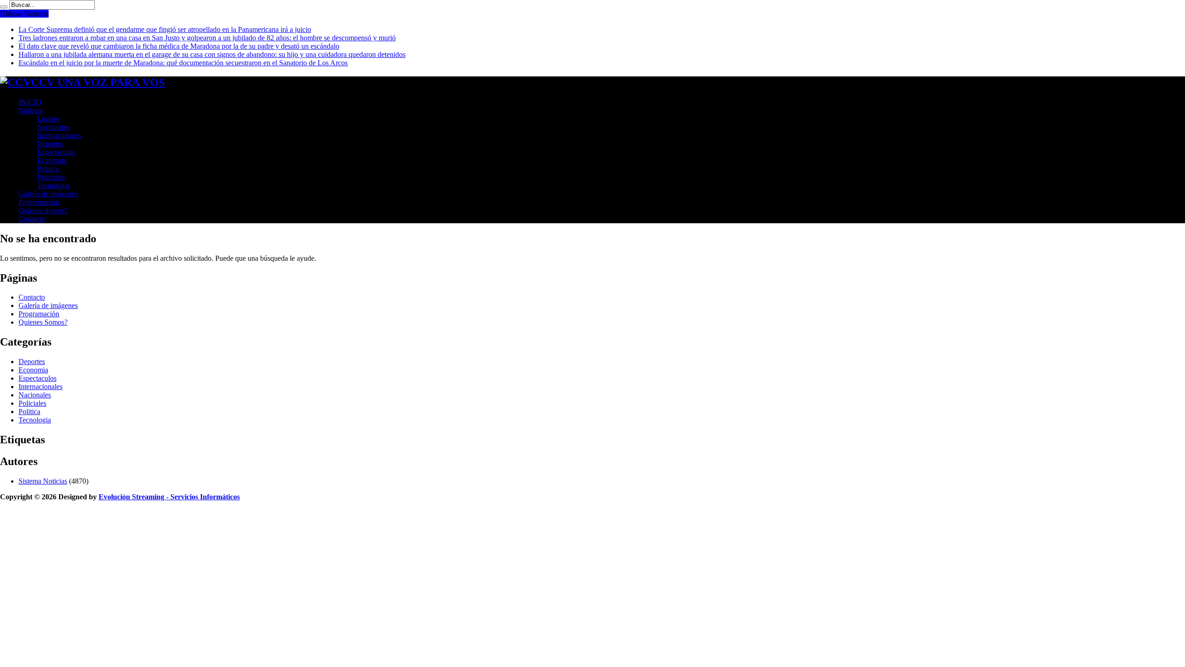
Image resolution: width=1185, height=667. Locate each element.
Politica (48, 169)
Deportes (50, 144)
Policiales (51, 177)
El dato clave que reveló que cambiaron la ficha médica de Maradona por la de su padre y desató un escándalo (179, 46)
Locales (48, 119)
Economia (52, 160)
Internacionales (59, 135)
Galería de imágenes (48, 194)
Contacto (32, 219)
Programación (39, 202)
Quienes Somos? (43, 210)
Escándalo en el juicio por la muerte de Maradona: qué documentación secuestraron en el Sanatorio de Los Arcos (183, 63)
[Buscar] (3, 7)
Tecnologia (53, 185)
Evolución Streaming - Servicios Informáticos (169, 497)
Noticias (31, 110)
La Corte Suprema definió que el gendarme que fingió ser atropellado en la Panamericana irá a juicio (165, 29)
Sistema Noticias (43, 481)
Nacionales (53, 127)
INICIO (30, 102)
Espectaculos (56, 152)
